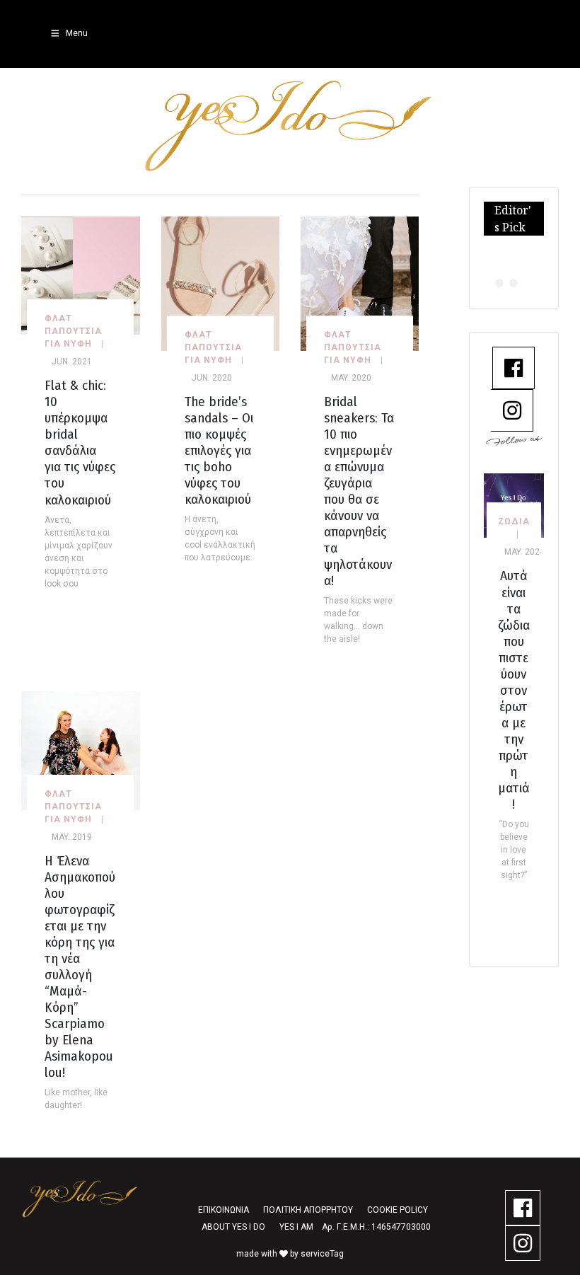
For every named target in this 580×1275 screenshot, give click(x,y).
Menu (77, 33)
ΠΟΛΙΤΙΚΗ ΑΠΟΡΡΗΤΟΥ (308, 1210)
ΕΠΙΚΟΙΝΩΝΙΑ (223, 1210)
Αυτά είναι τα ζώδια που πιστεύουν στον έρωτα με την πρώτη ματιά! (514, 689)
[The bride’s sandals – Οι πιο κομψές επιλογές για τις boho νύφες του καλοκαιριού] (220, 282)
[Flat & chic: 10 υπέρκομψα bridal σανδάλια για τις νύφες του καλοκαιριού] (80, 275)
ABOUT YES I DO (233, 1227)
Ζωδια (514, 521)
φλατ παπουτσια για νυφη (73, 331)
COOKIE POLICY (397, 1210)
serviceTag (322, 1254)
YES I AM (296, 1227)
